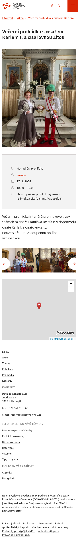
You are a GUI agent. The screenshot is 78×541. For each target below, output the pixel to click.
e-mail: (6, 414)
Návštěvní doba (11, 442)
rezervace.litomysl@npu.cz (26, 414)
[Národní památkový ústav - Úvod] (13, 6)
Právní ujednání (11, 523)
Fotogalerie (8, 478)
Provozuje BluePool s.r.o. (16, 534)
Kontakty (7, 380)
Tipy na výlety (10, 459)
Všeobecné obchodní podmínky (50, 527)
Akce (5, 357)
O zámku (7, 472)
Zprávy (6, 363)
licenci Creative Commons (17, 499)
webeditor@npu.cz (48, 531)
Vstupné (7, 453)
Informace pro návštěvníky (17, 430)
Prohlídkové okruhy (13, 436)
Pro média (8, 375)
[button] (39, 306)
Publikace (7, 369)
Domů (5, 351)
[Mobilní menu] (72, 6)
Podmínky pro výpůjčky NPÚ (18, 531)
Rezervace (8, 447)
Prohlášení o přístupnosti (37, 523)
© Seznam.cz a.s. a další (62, 338)
